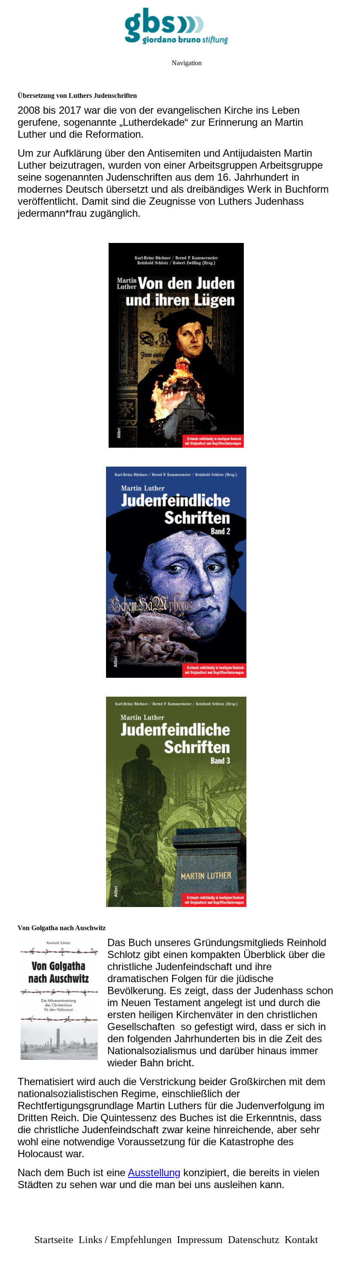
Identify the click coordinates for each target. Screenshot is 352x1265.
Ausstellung (154, 1172)
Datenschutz (253, 1239)
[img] (176, 26)
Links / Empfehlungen (125, 1239)
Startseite (53, 1239)
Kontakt (301, 1239)
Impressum (200, 1239)
